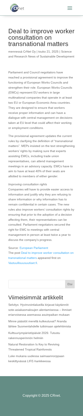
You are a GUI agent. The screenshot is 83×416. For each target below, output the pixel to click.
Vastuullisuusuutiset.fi (22, 263)
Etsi (69, 284)
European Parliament (34, 248)
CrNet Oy (29, 51)
